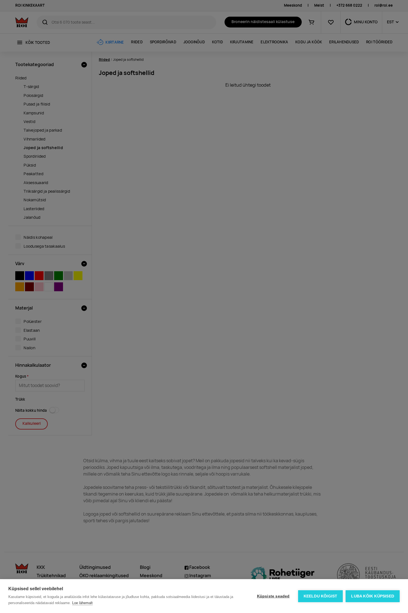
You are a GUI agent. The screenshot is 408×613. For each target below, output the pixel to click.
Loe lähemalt (82, 603)
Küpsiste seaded (273, 596)
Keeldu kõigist (321, 596)
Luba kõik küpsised (372, 596)
